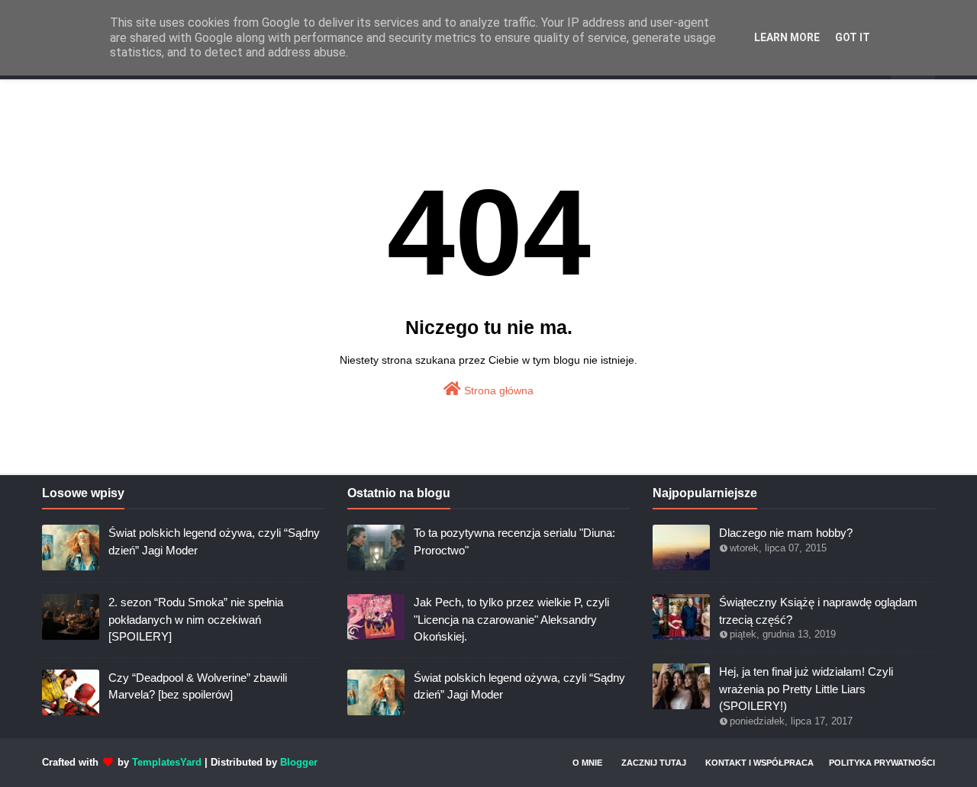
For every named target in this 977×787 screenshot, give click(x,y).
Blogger (299, 762)
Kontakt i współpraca (759, 762)
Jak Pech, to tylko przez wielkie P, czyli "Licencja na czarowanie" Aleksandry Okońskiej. (511, 619)
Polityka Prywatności (882, 762)
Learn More (787, 37)
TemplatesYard (167, 762)
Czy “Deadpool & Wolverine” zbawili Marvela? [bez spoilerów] (197, 686)
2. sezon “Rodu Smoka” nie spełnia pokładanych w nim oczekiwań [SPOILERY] (195, 619)
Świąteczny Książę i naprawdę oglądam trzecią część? (818, 611)
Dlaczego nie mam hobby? (786, 532)
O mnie (587, 762)
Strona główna (497, 390)
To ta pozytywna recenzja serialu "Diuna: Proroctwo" (514, 541)
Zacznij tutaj (653, 762)
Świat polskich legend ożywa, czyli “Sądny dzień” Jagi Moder (214, 541)
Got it (852, 37)
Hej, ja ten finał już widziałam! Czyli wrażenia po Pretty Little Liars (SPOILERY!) (806, 688)
